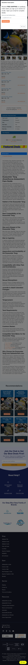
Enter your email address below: (8, 15)
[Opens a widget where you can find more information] (23, 662)
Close (23, 26)
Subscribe (6, 21)
